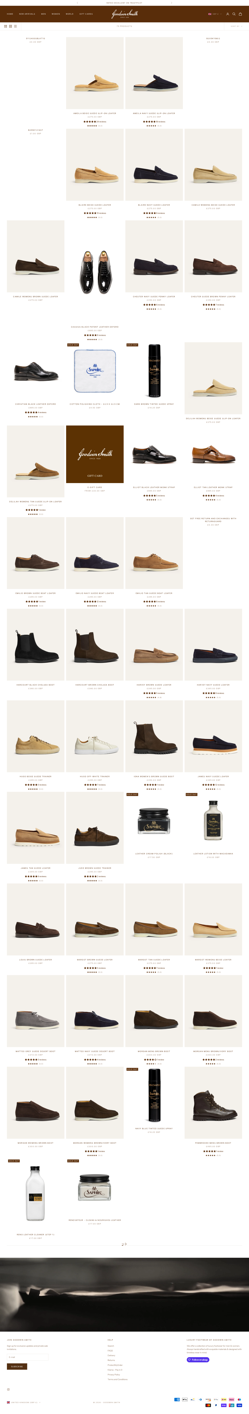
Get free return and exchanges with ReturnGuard (213, 519)
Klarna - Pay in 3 (115, 1370)
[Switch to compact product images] (15, 26)
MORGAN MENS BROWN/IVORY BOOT (213, 1051)
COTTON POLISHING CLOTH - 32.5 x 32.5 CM (95, 404)
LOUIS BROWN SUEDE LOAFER (35, 960)
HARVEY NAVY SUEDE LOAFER (213, 685)
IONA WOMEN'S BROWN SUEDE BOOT (154, 776)
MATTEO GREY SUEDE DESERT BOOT (36, 1051)
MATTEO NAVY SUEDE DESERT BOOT (95, 1051)
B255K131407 (35, 130)
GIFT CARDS (86, 14)
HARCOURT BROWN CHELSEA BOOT (95, 685)
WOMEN (56, 14)
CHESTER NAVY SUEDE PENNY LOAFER (154, 296)
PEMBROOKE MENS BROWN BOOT (213, 1143)
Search (111, 1346)
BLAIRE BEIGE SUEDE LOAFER (95, 205)
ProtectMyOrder (115, 1365)
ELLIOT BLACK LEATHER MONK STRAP (154, 487)
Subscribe (17, 1366)
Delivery (111, 1355)
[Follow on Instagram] (8, 1389)
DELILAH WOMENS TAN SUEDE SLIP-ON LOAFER (35, 502)
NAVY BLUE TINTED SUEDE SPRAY (154, 1128)
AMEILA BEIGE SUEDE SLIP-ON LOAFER (94, 113)
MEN (43, 14)
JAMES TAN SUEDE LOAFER (36, 868)
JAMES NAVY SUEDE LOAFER (213, 776)
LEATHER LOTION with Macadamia (213, 854)
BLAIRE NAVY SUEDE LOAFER (154, 205)
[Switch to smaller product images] (10, 26)
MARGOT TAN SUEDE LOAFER (154, 960)
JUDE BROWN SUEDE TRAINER (94, 868)
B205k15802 (213, 38)
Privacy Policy (114, 1374)
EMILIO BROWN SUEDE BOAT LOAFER (36, 593)
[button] (90, 121)
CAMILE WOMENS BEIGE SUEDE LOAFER (213, 205)
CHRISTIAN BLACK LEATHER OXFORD (35, 404)
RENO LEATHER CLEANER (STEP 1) (35, 1234)
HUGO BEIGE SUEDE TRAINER (36, 776)
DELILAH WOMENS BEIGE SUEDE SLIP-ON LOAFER (213, 418)
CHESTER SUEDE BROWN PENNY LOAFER (213, 296)
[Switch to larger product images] (5, 26)
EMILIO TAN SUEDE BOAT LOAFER (154, 593)
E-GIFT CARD (95, 487)
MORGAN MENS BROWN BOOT (154, 1051)
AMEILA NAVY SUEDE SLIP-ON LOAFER (154, 113)
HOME (10, 14)
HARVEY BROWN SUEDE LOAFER (154, 685)
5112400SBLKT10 (35, 38)
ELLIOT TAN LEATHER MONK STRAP (213, 487)
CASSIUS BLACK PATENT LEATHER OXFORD (95, 327)
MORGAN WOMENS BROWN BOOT (36, 1143)
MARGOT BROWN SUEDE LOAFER (95, 960)
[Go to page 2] (125, 1244)
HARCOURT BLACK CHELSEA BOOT (36, 685)
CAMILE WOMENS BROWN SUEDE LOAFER (35, 296)
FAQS (110, 1350)
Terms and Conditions (118, 1379)
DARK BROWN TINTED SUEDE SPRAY (154, 404)
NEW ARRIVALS (27, 14)
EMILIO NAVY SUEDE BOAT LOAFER (95, 593)
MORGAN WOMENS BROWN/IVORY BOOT (95, 1143)
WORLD (70, 14)
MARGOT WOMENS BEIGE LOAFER (213, 960)
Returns (111, 1360)
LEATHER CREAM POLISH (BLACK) (154, 854)
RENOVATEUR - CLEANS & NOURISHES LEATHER (95, 1220)
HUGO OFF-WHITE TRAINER (95, 776)
